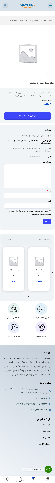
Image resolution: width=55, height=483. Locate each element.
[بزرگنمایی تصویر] (49, 74)
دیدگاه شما (46, 162)
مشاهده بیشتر (6, 239)
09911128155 (30, 404)
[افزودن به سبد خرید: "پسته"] (41, 270)
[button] (50, 5)
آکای (13, 276)
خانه (50, 20)
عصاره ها (44, 20)
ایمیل (48, 201)
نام (49, 191)
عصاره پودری (34, 20)
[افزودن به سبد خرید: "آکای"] (16, 270)
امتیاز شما (47, 156)
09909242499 (42, 404)
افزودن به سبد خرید (27, 116)
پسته (39, 276)
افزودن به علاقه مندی (37, 270)
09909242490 (18, 404)
